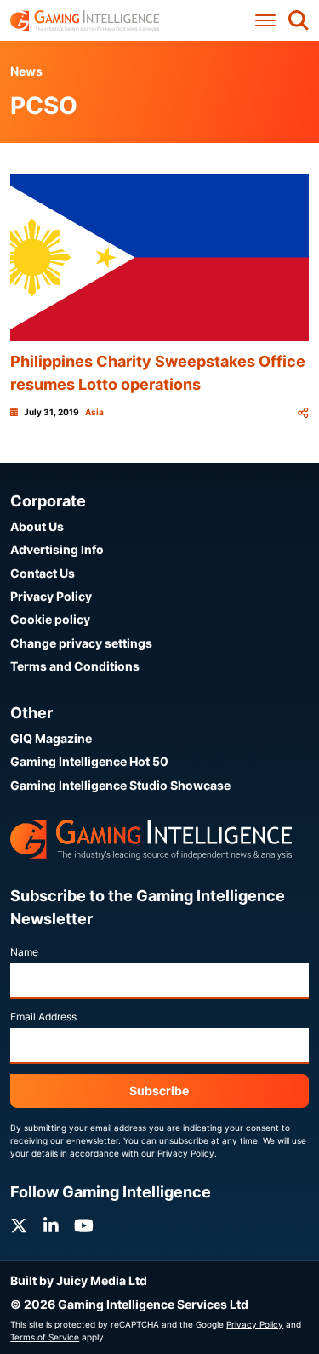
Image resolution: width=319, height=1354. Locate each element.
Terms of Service (44, 1337)
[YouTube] (84, 1226)
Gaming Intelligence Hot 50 (89, 761)
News (26, 71)
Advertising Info (57, 549)
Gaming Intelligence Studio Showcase (120, 785)
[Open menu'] (265, 21)
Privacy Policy (51, 596)
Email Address (43, 1016)
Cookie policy (50, 619)
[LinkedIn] (51, 1226)
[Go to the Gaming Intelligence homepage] (84, 20)
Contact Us (42, 573)
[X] (18, 1226)
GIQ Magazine (51, 738)
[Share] (303, 412)
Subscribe (159, 1090)
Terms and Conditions (75, 666)
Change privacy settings (81, 643)
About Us (37, 526)
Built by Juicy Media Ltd (78, 1280)
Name (24, 952)
